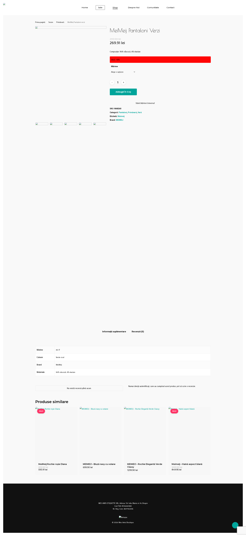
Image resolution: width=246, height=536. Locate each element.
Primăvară (60, 22)
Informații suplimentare (114, 331)
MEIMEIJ (119, 120)
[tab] (114, 331)
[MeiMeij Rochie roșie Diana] (56, 433)
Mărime (114, 66)
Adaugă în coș (123, 91)
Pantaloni (123, 112)
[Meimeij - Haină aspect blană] (189, 433)
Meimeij (121, 116)
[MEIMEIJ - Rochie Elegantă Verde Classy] (145, 433)
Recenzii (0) (138, 331)
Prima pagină (40, 22)
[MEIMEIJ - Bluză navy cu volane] (101, 433)
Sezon (50, 22)
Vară (140, 112)
